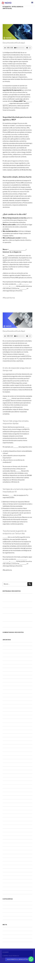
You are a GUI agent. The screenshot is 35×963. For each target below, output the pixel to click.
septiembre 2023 (8, 772)
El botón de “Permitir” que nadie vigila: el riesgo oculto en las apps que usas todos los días (16, 617)
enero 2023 (6, 797)
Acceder (5, 929)
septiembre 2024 (8, 728)
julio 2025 (6, 691)
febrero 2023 (7, 794)
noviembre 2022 (8, 804)
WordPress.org (7, 940)
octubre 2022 (7, 808)
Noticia (5, 914)
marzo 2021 (6, 866)
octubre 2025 (7, 680)
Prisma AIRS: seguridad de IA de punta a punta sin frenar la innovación (16, 18)
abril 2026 (6, 658)
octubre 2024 (7, 724)
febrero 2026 (7, 666)
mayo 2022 (6, 826)
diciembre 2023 (8, 761)
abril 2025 (6, 702)
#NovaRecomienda (9, 907)
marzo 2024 (6, 750)
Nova (6, 255)
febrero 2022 (7, 837)
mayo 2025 (6, 699)
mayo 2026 (6, 655)
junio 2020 (6, 877)
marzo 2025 (6, 706)
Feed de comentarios (9, 936)
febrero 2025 (7, 710)
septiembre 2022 (8, 812)
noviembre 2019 (8, 892)
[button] (32, 2)
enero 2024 (6, 757)
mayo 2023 (6, 783)
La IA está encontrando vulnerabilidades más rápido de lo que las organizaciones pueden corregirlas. (17, 598)
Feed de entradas (8, 932)
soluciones (22, 288)
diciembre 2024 (8, 717)
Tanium (26, 354)
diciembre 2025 (8, 673)
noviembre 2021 (8, 848)
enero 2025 (6, 713)
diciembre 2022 (8, 801)
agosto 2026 (7, 644)
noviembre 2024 (8, 721)
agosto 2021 (6, 859)
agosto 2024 (7, 731)
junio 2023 (6, 779)
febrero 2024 (7, 753)
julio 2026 (6, 648)
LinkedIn (13, 286)
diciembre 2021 (8, 845)
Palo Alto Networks (17, 249)
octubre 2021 (7, 852)
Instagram (25, 284)
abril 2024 (6, 746)
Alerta (5, 910)
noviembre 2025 (8, 677)
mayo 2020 (6, 881)
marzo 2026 (6, 662)
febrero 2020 (7, 885)
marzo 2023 (6, 790)
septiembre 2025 (8, 684)
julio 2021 (6, 863)
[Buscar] (29, 584)
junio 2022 (6, 823)
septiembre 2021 (8, 856)
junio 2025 (6, 695)
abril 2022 (6, 830)
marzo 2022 (6, 834)
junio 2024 (6, 739)
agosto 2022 (7, 815)
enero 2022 (6, 841)
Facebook (6, 286)
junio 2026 (6, 651)
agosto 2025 (7, 688)
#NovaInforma (7, 903)
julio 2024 (6, 735)
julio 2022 (6, 819)
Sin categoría (7, 918)
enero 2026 (6, 669)
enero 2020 (6, 888)
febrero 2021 (7, 870)
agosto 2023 (7, 775)
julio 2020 (6, 874)
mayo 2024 (6, 742)
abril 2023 (6, 786)
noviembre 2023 (8, 764)
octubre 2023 (7, 768)
